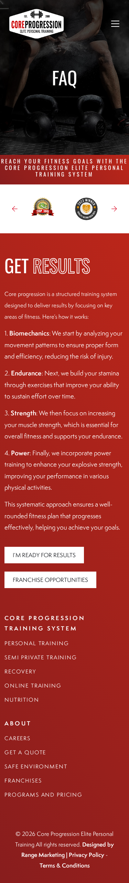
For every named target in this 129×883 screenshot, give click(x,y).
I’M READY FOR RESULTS (44, 555)
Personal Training (36, 643)
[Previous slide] (15, 209)
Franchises (23, 780)
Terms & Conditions (65, 865)
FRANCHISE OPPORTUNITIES (50, 580)
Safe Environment (35, 766)
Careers (17, 738)
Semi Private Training (40, 657)
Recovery (20, 671)
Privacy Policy (86, 855)
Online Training (33, 685)
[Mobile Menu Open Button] (115, 24)
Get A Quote (25, 752)
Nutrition (21, 699)
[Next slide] (114, 209)
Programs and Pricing (43, 794)
